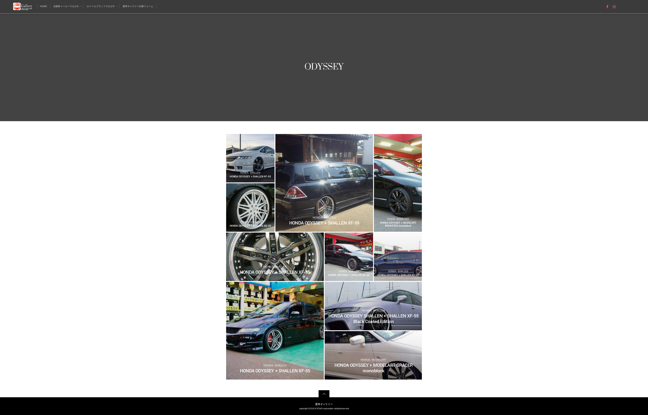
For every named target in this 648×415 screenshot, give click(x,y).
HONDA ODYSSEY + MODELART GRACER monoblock (373, 368)
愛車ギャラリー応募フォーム (138, 6)
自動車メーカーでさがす (66, 6)
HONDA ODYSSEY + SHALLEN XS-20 (349, 275)
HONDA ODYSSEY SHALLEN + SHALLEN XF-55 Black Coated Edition (373, 319)
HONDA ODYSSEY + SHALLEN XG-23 (250, 226)
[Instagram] (614, 6)
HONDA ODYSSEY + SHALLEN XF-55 (250, 176)
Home (43, 6)
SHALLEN (255, 172)
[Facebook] (607, 6)
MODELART (403, 219)
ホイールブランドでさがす (101, 6)
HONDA (244, 172)
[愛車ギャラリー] (23, 8)
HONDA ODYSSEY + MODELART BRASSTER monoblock (398, 224)
